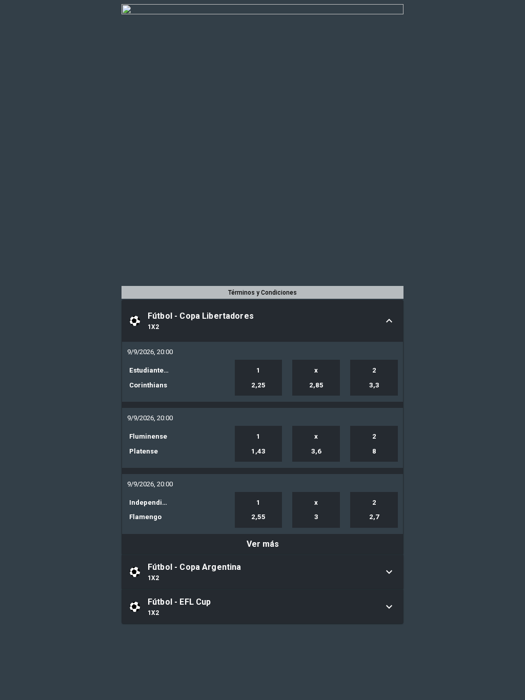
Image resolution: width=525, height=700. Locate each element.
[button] (262, 321)
